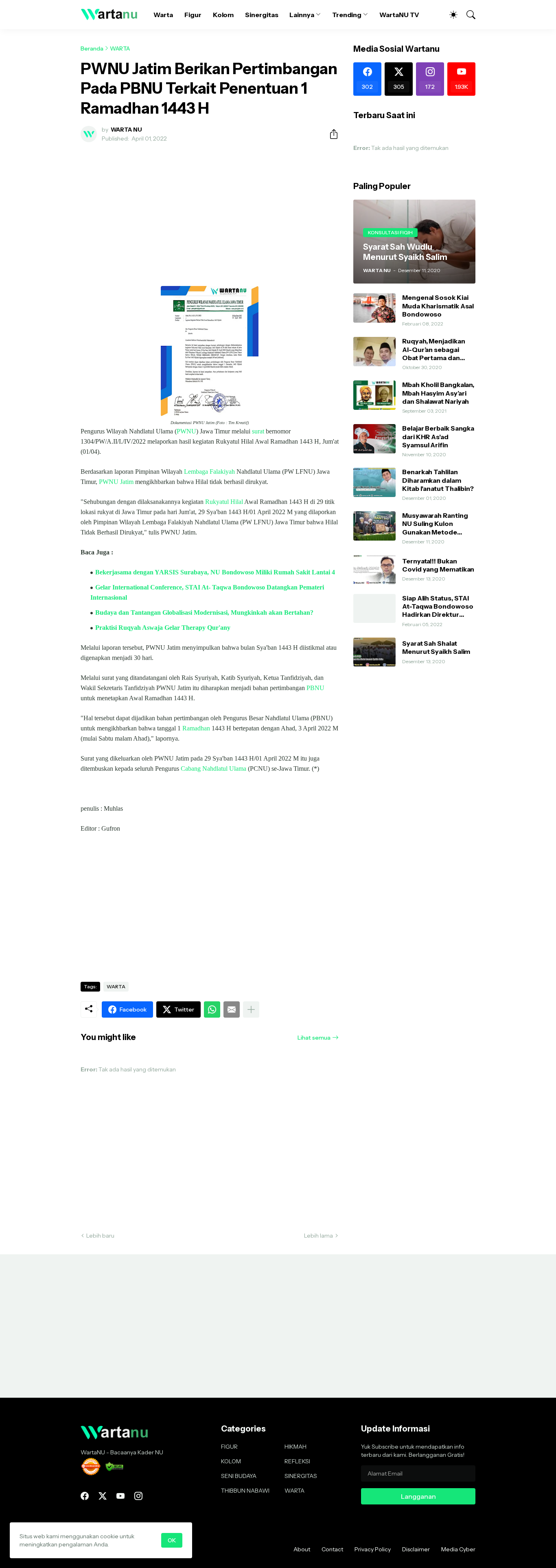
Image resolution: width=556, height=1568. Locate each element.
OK (172, 1540)
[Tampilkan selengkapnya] (251, 1009)
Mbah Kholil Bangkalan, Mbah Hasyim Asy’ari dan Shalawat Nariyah (438, 392)
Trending (346, 15)
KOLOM (231, 1461)
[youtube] (120, 1496)
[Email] (231, 1009)
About (301, 1549)
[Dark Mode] (449, 15)
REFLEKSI (297, 1461)
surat (258, 431)
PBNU (315, 687)
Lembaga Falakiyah (209, 471)
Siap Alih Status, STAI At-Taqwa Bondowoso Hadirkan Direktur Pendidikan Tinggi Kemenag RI (437, 606)
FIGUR (229, 1446)
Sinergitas (261, 15)
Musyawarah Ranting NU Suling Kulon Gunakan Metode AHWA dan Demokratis (438, 523)
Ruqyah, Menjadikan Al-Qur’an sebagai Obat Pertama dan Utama (433, 349)
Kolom (223, 15)
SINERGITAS (301, 1476)
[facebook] (85, 1496)
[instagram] (138, 1496)
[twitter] (103, 1496)
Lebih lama (318, 1235)
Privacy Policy (373, 1549)
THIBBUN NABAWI (245, 1490)
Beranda (92, 48)
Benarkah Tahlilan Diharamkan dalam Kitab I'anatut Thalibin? (438, 480)
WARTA (120, 48)
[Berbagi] (330, 134)
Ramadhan (196, 728)
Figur (192, 15)
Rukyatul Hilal (224, 501)
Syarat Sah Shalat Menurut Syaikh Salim (436, 647)
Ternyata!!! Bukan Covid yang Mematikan (438, 565)
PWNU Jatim (116, 481)
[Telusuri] (467, 15)
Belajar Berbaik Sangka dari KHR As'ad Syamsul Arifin (438, 436)
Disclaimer (416, 1549)
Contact (332, 1549)
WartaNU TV (399, 15)
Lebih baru (100, 1235)
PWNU (186, 431)
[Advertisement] (210, 209)
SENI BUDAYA (238, 1476)
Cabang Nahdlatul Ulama (213, 768)
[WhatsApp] (212, 1009)
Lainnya (301, 15)
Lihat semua (314, 1037)
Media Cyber (458, 1549)
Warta (163, 15)
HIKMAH (295, 1446)
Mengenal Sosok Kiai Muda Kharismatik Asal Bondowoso (438, 305)
